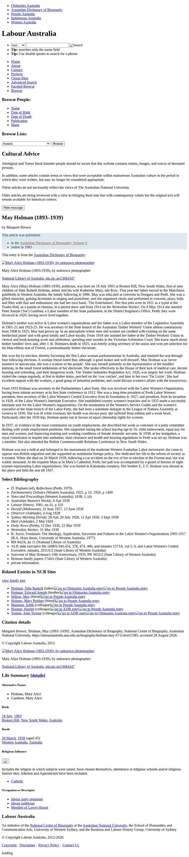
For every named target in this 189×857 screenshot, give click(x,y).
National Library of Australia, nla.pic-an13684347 (38, 278)
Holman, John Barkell (27, 588)
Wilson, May (20, 597)
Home (15, 62)
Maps (15, 125)
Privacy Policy (48, 845)
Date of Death (21, 117)
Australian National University (105, 825)
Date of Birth (20, 112)
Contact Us (70, 845)
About (15, 66)
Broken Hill (10, 720)
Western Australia (14, 742)
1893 (17, 716)
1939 (21, 738)
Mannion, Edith (22, 605)
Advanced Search (24, 82)
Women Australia (23, 22)
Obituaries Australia (25, 6)
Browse (16, 91)
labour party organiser (27, 799)
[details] (37, 675)
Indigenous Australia (26, 18)
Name (15, 108)
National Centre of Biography (51, 825)
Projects (17, 74)
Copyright (9, 845)
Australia (55, 720)
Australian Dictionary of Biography (37, 10)
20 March (9, 738)
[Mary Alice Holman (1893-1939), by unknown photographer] (48, 263)
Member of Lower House (29, 807)
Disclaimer (27, 845)
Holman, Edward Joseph (29, 592)
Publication (19, 121)
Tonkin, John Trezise (26, 613)
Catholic (17, 781)
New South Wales (34, 720)
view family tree (13, 580)
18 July (7, 716)
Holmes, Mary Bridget (27, 601)
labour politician (23, 803)
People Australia (23, 14)
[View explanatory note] (5, 761)
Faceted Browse (23, 86)
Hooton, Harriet (22, 609)
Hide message (13, 207)
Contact (16, 70)
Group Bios (19, 78)
